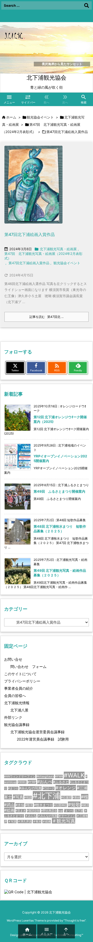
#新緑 (76, 797)
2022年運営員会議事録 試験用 (43, 739)
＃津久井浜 (25, 821)
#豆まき (21, 810)
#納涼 (85, 805)
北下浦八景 (19, 710)
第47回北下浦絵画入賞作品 (29, 234)
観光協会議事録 (16, 724)
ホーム (11, 117)
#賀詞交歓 (33, 810)
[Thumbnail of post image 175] (33, 188)
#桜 (84, 796)
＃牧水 (37, 821)
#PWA (59, 776)
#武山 (9, 804)
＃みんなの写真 (47, 816)
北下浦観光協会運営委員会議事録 (37, 732)
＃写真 (12, 821)
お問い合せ (13, 659)
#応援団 (66, 797)
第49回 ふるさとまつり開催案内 (59, 491)
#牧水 (29, 805)
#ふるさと (61, 782)
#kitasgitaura (45, 776)
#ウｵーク (49, 788)
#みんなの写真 (30, 788)
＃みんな (30, 816)
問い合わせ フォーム (28, 666)
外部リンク (13, 717)
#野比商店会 (49, 810)
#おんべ (44, 781)
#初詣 (28, 797)
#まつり (13, 788)
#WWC (22, 782)
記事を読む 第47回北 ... (46, 317)
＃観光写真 (63, 821)
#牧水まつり (43, 805)
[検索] (86, 5)
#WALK (74, 775)
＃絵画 (46, 821)
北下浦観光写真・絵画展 (58, 249)
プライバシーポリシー (22, 681)
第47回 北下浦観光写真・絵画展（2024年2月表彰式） (43, 256)
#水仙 (20, 805)
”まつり (69, 810)
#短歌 (74, 804)
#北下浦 (46, 795)
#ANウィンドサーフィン (19, 776)
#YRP (32, 782)
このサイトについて (20, 674)
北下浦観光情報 (16, 703)
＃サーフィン (66, 816)
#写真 (18, 796)
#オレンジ (66, 787)
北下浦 (79, 810)
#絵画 (9, 810)
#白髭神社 (60, 805)
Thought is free (75, 920)
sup (60, 810)
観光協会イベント (40, 117)
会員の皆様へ (15, 695)
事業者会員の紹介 (18, 688)
